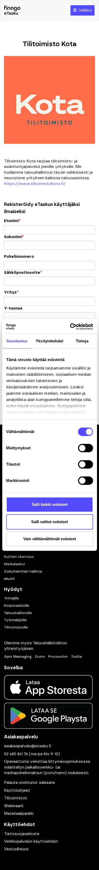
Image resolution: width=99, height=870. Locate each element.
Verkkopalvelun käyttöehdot (31, 841)
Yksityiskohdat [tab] (49, 341)
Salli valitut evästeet (49, 521)
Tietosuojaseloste (21, 834)
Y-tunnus (13, 308)
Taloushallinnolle (18, 613)
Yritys (11, 292)
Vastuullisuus (16, 849)
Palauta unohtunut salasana (29, 783)
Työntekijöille (15, 620)
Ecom (40, 656)
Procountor (58, 656)
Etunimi (12, 221)
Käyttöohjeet (17, 790)
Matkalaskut (14, 564)
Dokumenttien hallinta (23, 571)
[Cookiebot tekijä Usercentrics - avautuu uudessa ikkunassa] (70, 326)
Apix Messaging (18, 656)
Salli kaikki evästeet (50, 504)
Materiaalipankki (19, 814)
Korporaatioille (16, 606)
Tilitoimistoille (16, 627)
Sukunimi (14, 237)
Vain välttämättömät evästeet (49, 539)
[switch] (85, 448)
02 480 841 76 (16, 754)
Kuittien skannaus (19, 557)
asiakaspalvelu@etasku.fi (27, 746)
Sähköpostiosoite (23, 273)
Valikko (84, 10)
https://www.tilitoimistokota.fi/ (34, 184)
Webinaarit (14, 806)
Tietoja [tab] (82, 341)
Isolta (76, 656)
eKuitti (9, 579)
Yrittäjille (11, 598)
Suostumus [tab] (17, 341)
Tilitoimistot (15, 798)
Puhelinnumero (19, 257)
